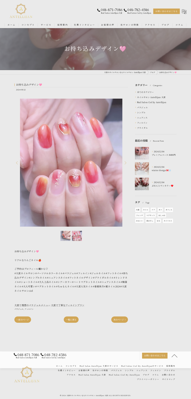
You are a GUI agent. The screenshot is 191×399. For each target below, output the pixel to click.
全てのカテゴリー (145, 92)
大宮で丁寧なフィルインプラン (67, 305)
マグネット (150, 215)
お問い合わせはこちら (166, 11)
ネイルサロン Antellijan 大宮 (151, 97)
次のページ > (119, 319)
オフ (160, 209)
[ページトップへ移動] (174, 355)
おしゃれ (161, 215)
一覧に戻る (71, 319)
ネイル (145, 209)
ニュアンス (142, 117)
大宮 (137, 209)
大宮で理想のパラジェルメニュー (32, 305)
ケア (153, 209)
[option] (71, 163)
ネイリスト (168, 221)
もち (158, 221)
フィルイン (29, 309)
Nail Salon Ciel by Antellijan (151, 102)
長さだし (149, 221)
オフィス (169, 209)
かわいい (139, 221)
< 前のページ (22, 319)
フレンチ (139, 215)
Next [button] (125, 163)
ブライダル (142, 127)
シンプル (141, 112)
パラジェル (19, 309)
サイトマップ (168, 379)
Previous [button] (17, 163)
